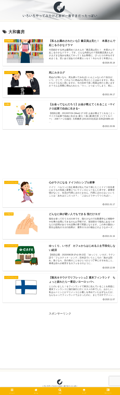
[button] (111, 389)
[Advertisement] (60, 152)
